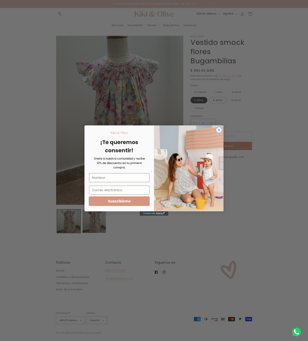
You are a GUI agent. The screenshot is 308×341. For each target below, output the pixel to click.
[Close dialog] (219, 130)
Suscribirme (119, 201)
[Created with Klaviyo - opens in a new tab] (154, 213)
